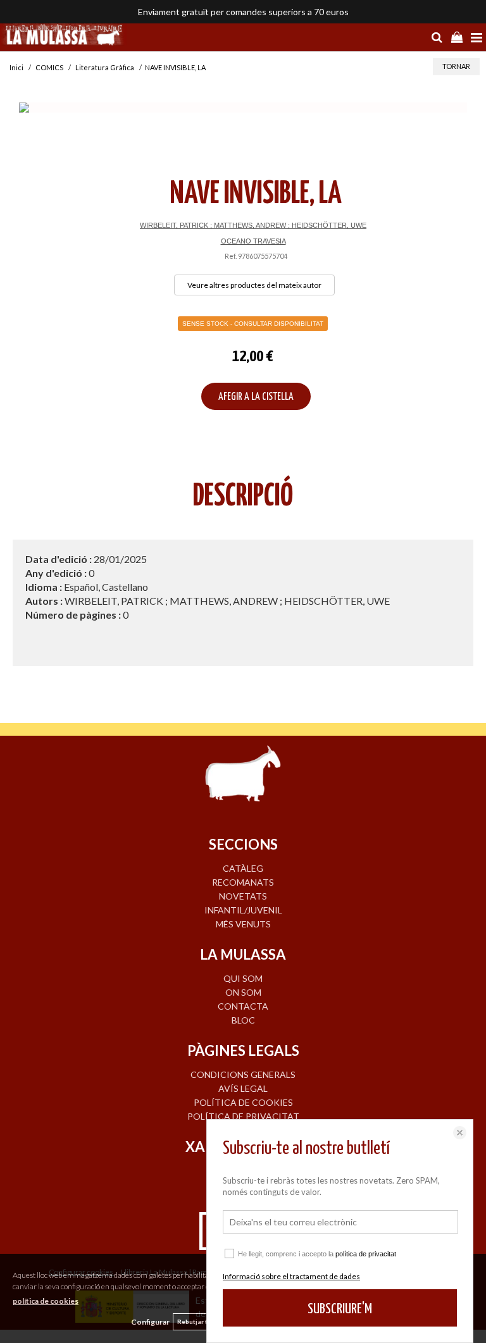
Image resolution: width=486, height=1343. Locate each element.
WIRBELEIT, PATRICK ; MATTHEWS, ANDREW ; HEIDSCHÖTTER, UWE (253, 225)
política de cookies (45, 1301)
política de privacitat (365, 1254)
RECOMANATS (243, 882)
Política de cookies (243, 1102)
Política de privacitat (243, 1116)
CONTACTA (243, 1006)
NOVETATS (243, 896)
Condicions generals (243, 1074)
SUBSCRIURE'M (340, 1309)
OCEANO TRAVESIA (253, 241)
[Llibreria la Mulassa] (63, 36)
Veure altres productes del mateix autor (254, 285)
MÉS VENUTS (243, 924)
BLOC (243, 1020)
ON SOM (243, 992)
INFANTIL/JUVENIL (243, 910)
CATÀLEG (243, 868)
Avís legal (243, 1088)
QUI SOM (243, 978)
